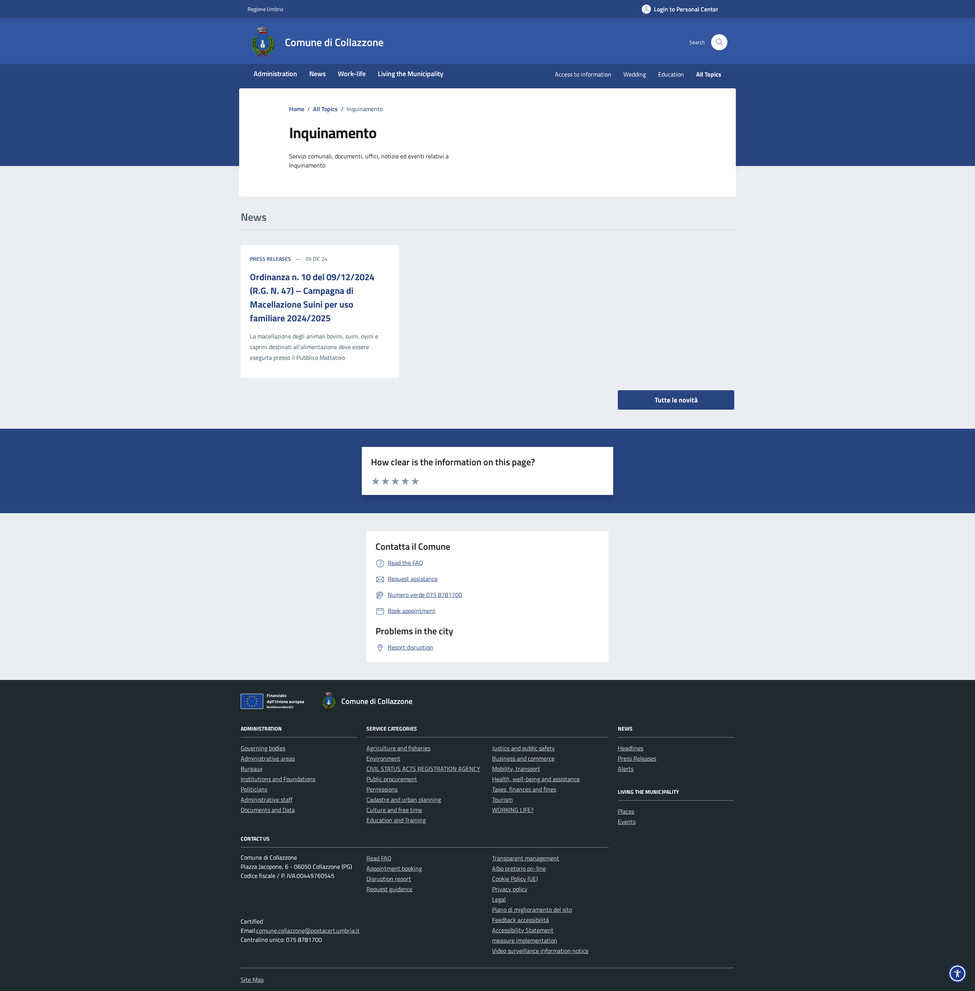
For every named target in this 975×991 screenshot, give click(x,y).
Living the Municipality (410, 74)
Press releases (270, 259)
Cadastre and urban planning (403, 799)
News (317, 74)
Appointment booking (394, 868)
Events (627, 821)
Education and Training (396, 820)
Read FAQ (379, 858)
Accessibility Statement (522, 930)
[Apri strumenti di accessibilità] (957, 973)
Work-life (352, 74)
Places (626, 811)
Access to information (583, 74)
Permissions (382, 789)
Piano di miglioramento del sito (532, 909)
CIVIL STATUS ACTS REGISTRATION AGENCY (423, 768)
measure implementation (524, 940)
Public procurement (391, 779)
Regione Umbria (265, 9)
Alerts (625, 768)
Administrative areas (268, 758)
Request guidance (389, 889)
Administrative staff (266, 799)
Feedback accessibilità (520, 919)
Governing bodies (263, 748)
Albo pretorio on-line (519, 868)
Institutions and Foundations (278, 779)
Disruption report (388, 878)
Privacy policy (509, 889)
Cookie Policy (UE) (515, 878)
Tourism (502, 799)
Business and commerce (523, 758)
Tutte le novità (676, 400)
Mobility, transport (516, 768)
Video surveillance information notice (540, 950)
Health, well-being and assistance (536, 779)
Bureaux (251, 768)
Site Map (252, 979)
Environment (383, 758)
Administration (275, 74)
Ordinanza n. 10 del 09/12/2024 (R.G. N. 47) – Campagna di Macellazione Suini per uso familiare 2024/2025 (312, 297)
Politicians (254, 789)
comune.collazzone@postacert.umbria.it (308, 930)
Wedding (634, 74)
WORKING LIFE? (513, 809)
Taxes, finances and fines (524, 789)
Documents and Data (268, 809)
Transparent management (525, 858)
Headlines (630, 748)
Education (671, 74)
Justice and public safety (523, 748)
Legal (499, 899)
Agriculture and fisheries (398, 748)
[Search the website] (719, 42)
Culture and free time (394, 809)
